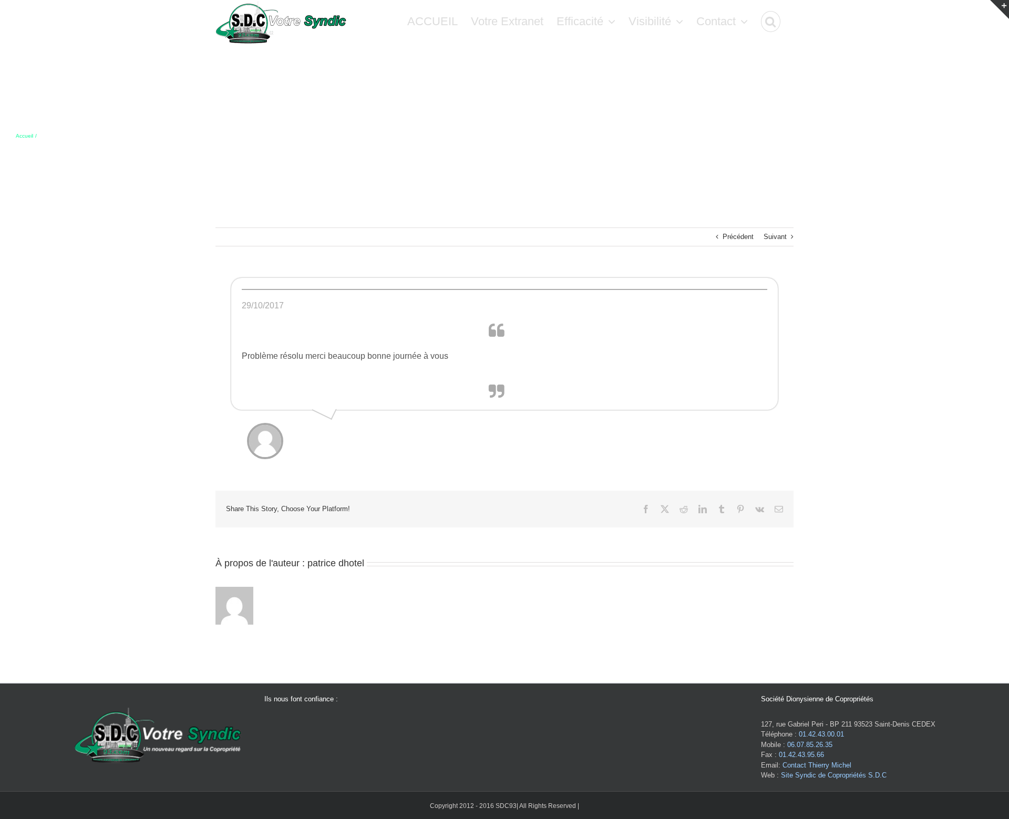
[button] (770, 21)
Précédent (738, 237)
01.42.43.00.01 (821, 734)
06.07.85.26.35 (809, 745)
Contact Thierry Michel (817, 765)
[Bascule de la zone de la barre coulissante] (999, 9)
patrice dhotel (335, 563)
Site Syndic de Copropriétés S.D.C (834, 775)
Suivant (775, 237)
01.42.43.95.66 (801, 755)
